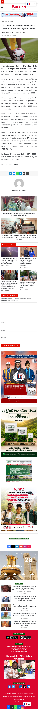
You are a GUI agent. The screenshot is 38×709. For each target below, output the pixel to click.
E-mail (3, 330)
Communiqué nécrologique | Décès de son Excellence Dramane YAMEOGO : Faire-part (24, 606)
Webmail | (18, 648)
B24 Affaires (18, 702)
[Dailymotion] (28, 688)
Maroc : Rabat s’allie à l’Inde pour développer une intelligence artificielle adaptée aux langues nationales (28, 262)
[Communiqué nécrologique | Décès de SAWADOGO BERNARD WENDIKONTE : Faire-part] (6, 615)
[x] (13, 688)
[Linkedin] (19, 707)
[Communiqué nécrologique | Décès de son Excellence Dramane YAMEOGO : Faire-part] (6, 607)
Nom (3, 322)
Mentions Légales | (12, 646)
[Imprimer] (27, 173)
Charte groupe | (22, 646)
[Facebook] (8, 707)
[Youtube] (17, 688)
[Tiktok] (24, 688)
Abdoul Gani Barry (7, 32)
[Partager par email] (24, 173)
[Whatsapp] (15, 707)
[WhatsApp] (17, 173)
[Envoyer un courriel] (12, 32)
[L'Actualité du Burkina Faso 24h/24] (19, 7)
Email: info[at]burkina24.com (19, 651)
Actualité (10, 21)
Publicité (12, 648)
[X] (12, 707)
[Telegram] (20, 173)
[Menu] (2, 8)
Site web (3, 337)
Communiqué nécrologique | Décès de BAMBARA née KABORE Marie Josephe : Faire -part (24, 623)
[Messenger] (14, 173)
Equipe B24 (24, 648)
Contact (29, 646)
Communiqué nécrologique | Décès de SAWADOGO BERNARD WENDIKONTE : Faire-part (24, 615)
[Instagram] (22, 707)
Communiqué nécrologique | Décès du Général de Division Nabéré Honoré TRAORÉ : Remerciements (24, 598)
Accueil (5, 21)
